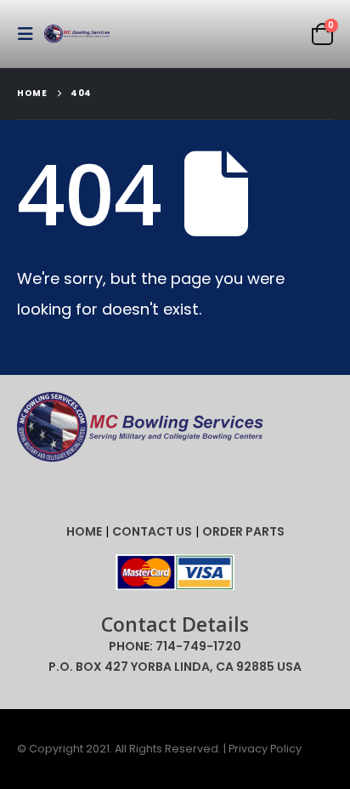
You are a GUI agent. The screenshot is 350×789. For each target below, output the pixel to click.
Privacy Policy (265, 748)
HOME (84, 531)
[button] (30, 34)
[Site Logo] (78, 34)
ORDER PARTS (243, 531)
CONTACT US (152, 531)
